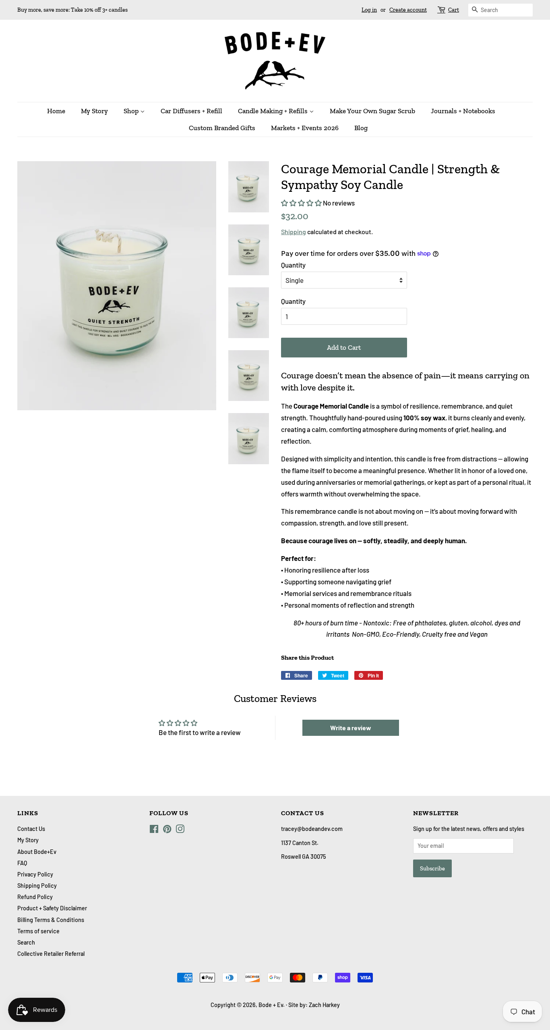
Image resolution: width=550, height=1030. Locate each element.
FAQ (22, 863)
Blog (361, 128)
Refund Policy (35, 896)
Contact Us (31, 828)
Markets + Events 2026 (305, 128)
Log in (369, 9)
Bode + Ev (270, 1004)
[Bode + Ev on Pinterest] (167, 830)
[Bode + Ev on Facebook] (154, 830)
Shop (132, 111)
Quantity (293, 265)
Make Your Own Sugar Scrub (372, 111)
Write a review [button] (350, 727)
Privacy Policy (35, 874)
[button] (302, 203)
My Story (94, 111)
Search (26, 942)
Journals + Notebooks (463, 111)
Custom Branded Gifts (222, 128)
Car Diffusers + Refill (191, 111)
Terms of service (38, 931)
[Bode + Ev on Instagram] (180, 830)
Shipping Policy (37, 885)
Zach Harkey (324, 1004)
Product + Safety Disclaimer (52, 908)
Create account (408, 9)
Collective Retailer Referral (51, 953)
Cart (453, 9)
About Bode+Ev (36, 851)
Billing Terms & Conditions (50, 919)
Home (56, 111)
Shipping (293, 231)
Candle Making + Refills (273, 111)
